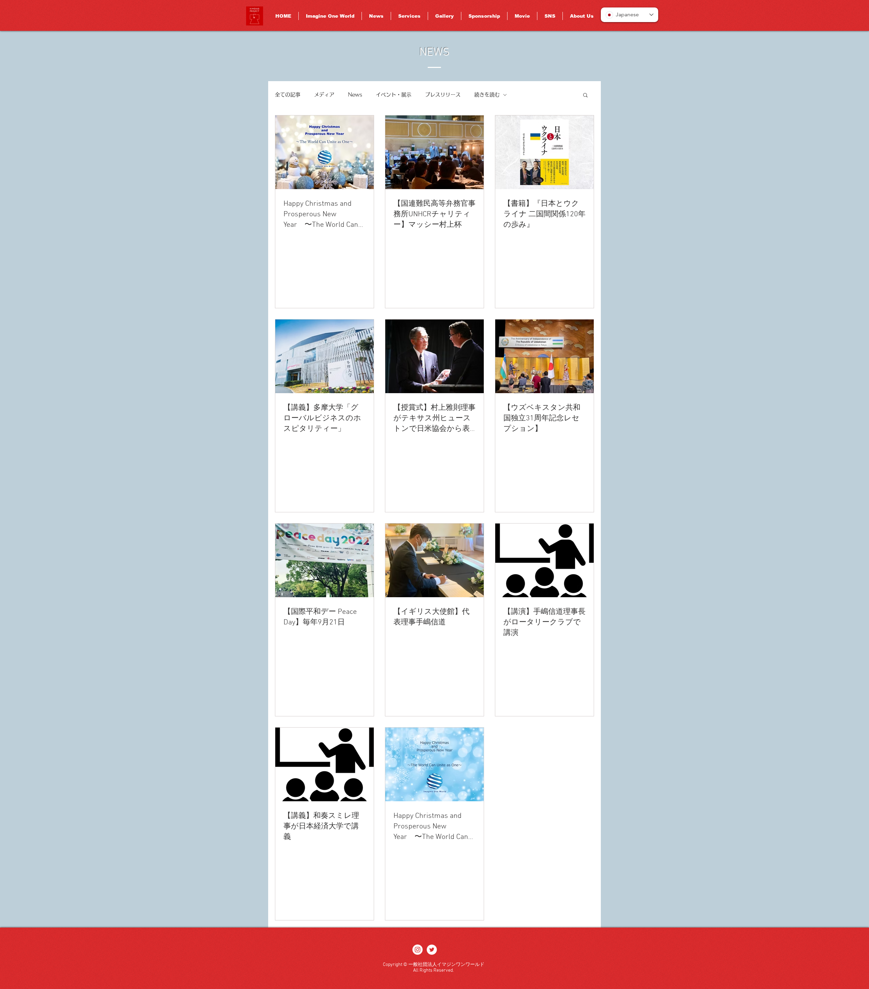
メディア (324, 94)
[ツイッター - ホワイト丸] (432, 950)
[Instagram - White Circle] (417, 950)
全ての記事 (287, 94)
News (355, 94)
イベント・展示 (393, 94)
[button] (585, 95)
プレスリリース (443, 94)
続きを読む (487, 94)
